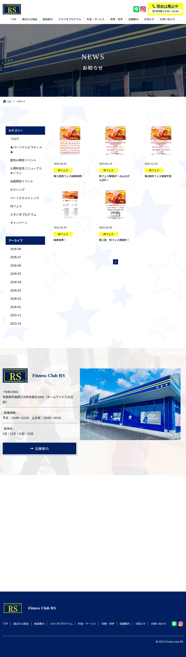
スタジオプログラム (23, 214)
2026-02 (15, 298)
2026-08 (15, 249)
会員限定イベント (21, 181)
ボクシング (17, 189)
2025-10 (15, 323)
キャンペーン (18, 222)
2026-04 (15, 282)
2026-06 (15, 265)
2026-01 (15, 307)
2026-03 (15, 290)
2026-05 (15, 273)
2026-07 (15, 257)
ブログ (14, 139)
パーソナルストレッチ (24, 198)
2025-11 (15, 315)
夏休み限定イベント (23, 160)
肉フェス (16, 206)
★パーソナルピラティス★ (26, 149)
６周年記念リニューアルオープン (26, 170)
